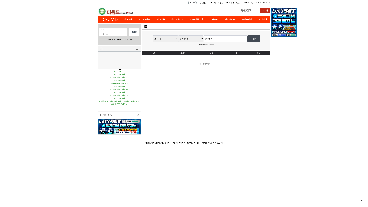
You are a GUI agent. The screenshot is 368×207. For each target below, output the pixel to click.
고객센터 (263, 19)
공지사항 (128, 19)
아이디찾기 (111, 40)
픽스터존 (161, 19)
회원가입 (128, 40)
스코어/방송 (144, 19)
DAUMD (109, 19)
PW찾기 (120, 40)
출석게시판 (230, 19)
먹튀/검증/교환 (197, 19)
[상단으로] (361, 200)
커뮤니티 (214, 19)
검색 (254, 39)
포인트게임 (247, 19)
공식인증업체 (177, 19)
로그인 (192, 2)
